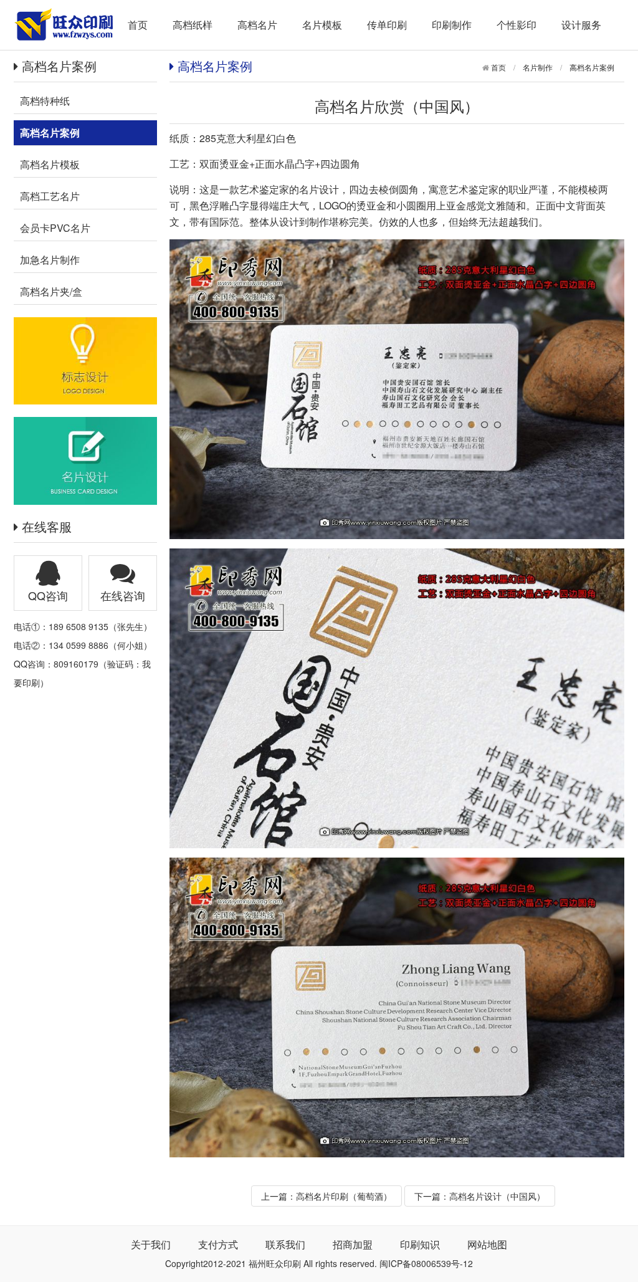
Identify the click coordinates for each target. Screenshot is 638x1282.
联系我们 (285, 1244)
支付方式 (218, 1244)
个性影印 (516, 24)
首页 (138, 24)
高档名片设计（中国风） (497, 1196)
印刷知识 (420, 1244)
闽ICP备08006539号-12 (426, 1263)
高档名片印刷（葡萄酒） (344, 1196)
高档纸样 (192, 24)
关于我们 (151, 1244)
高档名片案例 (591, 67)
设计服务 (581, 24)
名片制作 (538, 67)
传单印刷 (387, 24)
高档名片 (257, 24)
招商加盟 (353, 1244)
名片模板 (322, 24)
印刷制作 (452, 24)
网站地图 (487, 1244)
